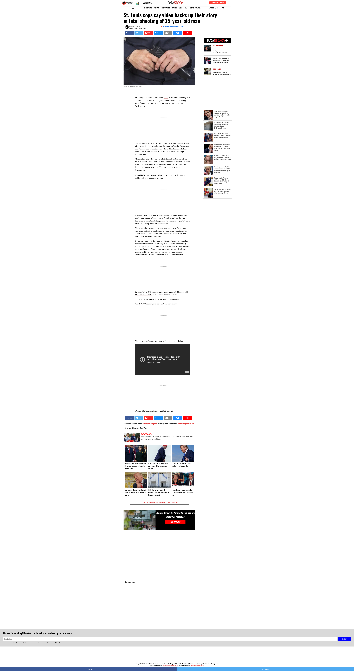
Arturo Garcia (135, 26)
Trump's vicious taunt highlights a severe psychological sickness (220, 50)
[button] (223, 7)
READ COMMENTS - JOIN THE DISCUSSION (160, 502)
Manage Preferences (204, 664)
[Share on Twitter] (139, 33)
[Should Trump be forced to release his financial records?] (140, 520)
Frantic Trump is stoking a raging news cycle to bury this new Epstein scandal (221, 60)
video (180, 8)
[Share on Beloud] (187, 33)
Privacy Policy (193, 664)
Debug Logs (214, 664)
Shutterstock (138, 86)
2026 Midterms (148, 8)
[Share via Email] (168, 33)
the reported (154, 215)
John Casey (217, 69)
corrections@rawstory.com (170, 665)
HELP (186, 8)
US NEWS (156, 8)
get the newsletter (195, 8)
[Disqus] (159, 556)
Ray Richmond (218, 46)
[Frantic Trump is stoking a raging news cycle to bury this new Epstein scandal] (207, 60)
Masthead (185, 664)
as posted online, (161, 341)
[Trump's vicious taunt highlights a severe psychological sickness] (207, 48)
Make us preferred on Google (173, 26)
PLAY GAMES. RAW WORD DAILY (147, 3)
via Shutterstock (165, 411)
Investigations (166, 8)
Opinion (174, 8)
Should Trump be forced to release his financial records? (175, 514)
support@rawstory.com (197, 665)
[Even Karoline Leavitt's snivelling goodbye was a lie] (207, 71)
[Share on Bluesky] (177, 33)
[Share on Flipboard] (148, 33)
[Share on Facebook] (129, 33)
